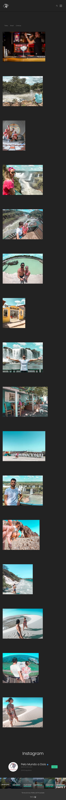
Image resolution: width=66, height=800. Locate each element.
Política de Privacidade (37, 793)
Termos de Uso (26, 793)
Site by (32, 797)
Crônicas (18, 25)
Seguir (54, 767)
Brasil (12, 25)
